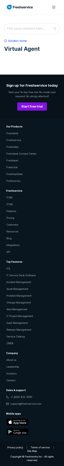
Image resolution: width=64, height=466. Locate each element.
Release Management (18, 329)
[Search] (55, 28)
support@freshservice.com (26, 403)
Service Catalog (15, 336)
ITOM (9, 204)
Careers (11, 380)
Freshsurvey (13, 180)
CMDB (9, 343)
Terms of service (40, 447)
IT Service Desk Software (21, 275)
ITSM (9, 197)
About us (11, 359)
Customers (12, 224)
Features (11, 211)
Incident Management (18, 282)
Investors (11, 373)
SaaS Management (17, 322)
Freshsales (12, 146)
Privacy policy (15, 447)
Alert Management (16, 309)
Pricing (10, 217)
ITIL (8, 268)
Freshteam (12, 160)
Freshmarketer (14, 174)
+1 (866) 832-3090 (21, 396)
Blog (9, 238)
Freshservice (13, 140)
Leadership (12, 366)
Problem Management (18, 295)
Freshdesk (12, 133)
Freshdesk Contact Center (21, 153)
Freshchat (12, 167)
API (8, 251)
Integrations (13, 245)
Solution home (17, 40)
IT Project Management (19, 316)
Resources (12, 231)
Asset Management (17, 288)
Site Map (32, 451)
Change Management (18, 302)
